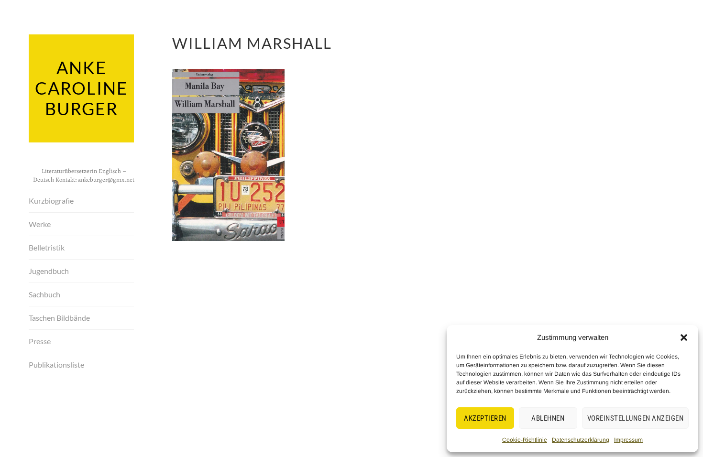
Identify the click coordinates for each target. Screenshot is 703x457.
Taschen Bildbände (59, 317)
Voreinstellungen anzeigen (635, 418)
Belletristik (47, 247)
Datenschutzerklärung (580, 439)
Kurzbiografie (51, 200)
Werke (40, 223)
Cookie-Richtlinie (524, 439)
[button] (684, 337)
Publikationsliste (56, 364)
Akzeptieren (485, 418)
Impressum (628, 439)
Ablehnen (547, 418)
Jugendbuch (49, 270)
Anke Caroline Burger (81, 88)
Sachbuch (44, 294)
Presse (40, 341)
